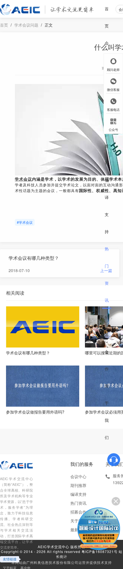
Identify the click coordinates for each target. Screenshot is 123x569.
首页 (107, 17)
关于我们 (107, 411)
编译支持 (107, 205)
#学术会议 (25, 222)
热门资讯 (107, 274)
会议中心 (78, 476)
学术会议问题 (26, 25)
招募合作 (107, 343)
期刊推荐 (107, 137)
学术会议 (23, 179)
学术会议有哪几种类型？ (34, 258)
